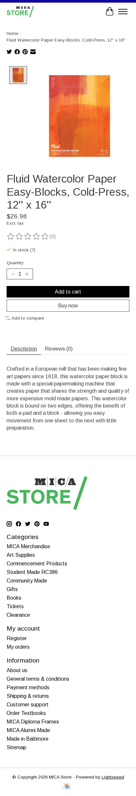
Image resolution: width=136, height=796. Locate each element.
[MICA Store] (20, 11)
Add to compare (28, 318)
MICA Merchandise (28, 546)
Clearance (18, 615)
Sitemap (16, 747)
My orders (18, 647)
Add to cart (68, 292)
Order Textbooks (26, 713)
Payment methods (28, 687)
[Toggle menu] (122, 11)
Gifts (12, 589)
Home (12, 33)
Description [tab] (24, 349)
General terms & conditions (38, 679)
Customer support (28, 704)
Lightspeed (113, 777)
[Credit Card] (67, 786)
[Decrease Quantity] (13, 274)
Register (17, 638)
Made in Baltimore (28, 739)
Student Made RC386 (32, 572)
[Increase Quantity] (26, 274)
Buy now (68, 305)
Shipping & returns (28, 696)
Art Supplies (21, 555)
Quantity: (15, 262)
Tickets (15, 606)
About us (17, 670)
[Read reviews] (28, 237)
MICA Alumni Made (28, 730)
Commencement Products (37, 563)
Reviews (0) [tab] (59, 349)
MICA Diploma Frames (33, 722)
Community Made (27, 580)
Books (14, 598)
